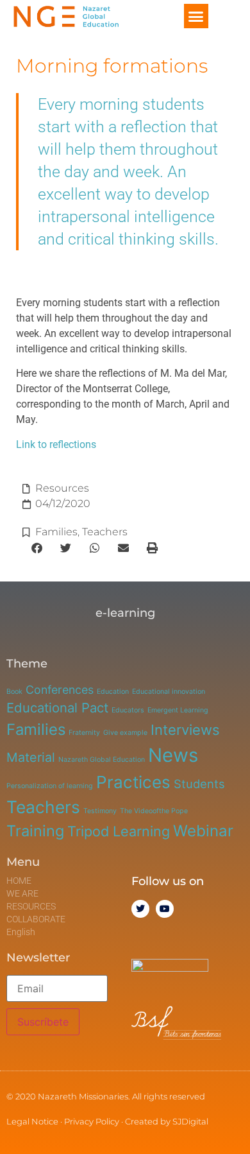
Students (199, 784)
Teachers (105, 532)
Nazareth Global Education (101, 759)
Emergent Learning (177, 710)
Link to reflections (56, 444)
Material (30, 757)
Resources (62, 488)
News (173, 755)
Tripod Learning (118, 831)
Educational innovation (168, 691)
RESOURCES (31, 906)
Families (56, 532)
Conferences (60, 689)
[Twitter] (140, 909)
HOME (18, 880)
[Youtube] (165, 909)
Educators (128, 710)
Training (35, 831)
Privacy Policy (91, 1121)
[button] (196, 16)
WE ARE (22, 893)
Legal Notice (32, 1121)
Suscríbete (43, 1021)
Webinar (203, 831)
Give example (125, 732)
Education (113, 691)
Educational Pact (57, 708)
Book (14, 691)
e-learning (125, 613)
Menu (23, 862)
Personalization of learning (49, 786)
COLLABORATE (35, 919)
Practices (133, 782)
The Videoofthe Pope (154, 811)
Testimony (100, 811)
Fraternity (84, 732)
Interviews (185, 729)
